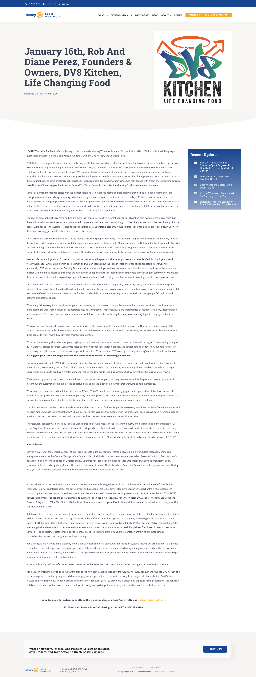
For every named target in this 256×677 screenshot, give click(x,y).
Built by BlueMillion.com (163, 671)
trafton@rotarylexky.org (151, 599)
